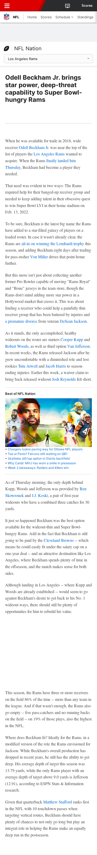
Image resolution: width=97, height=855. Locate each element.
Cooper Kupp (72, 339)
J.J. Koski (40, 495)
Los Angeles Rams (49, 153)
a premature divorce (21, 321)
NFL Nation (28, 48)
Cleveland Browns (59, 540)
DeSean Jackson (73, 321)
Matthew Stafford (57, 801)
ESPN (27, 5)
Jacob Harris (56, 366)
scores (87, 5)
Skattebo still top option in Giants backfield (39, 458)
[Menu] (7, 5)
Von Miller (39, 256)
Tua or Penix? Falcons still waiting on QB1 (38, 454)
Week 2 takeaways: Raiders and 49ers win (38, 468)
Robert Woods (16, 346)
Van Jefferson (78, 346)
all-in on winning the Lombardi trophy (52, 243)
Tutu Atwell (28, 366)
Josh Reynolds (64, 379)
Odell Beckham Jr (33, 147)
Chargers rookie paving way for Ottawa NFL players (45, 449)
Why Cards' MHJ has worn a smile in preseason (42, 463)
